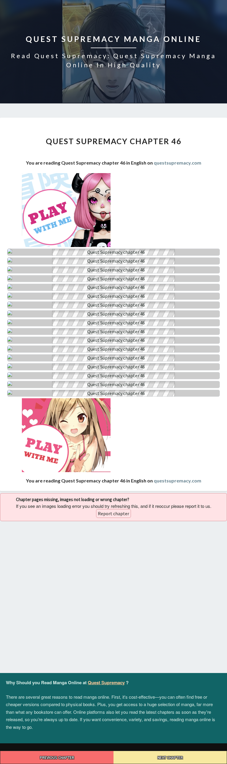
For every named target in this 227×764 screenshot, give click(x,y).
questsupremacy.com (177, 162)
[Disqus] (113, 597)
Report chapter (113, 513)
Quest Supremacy (106, 682)
